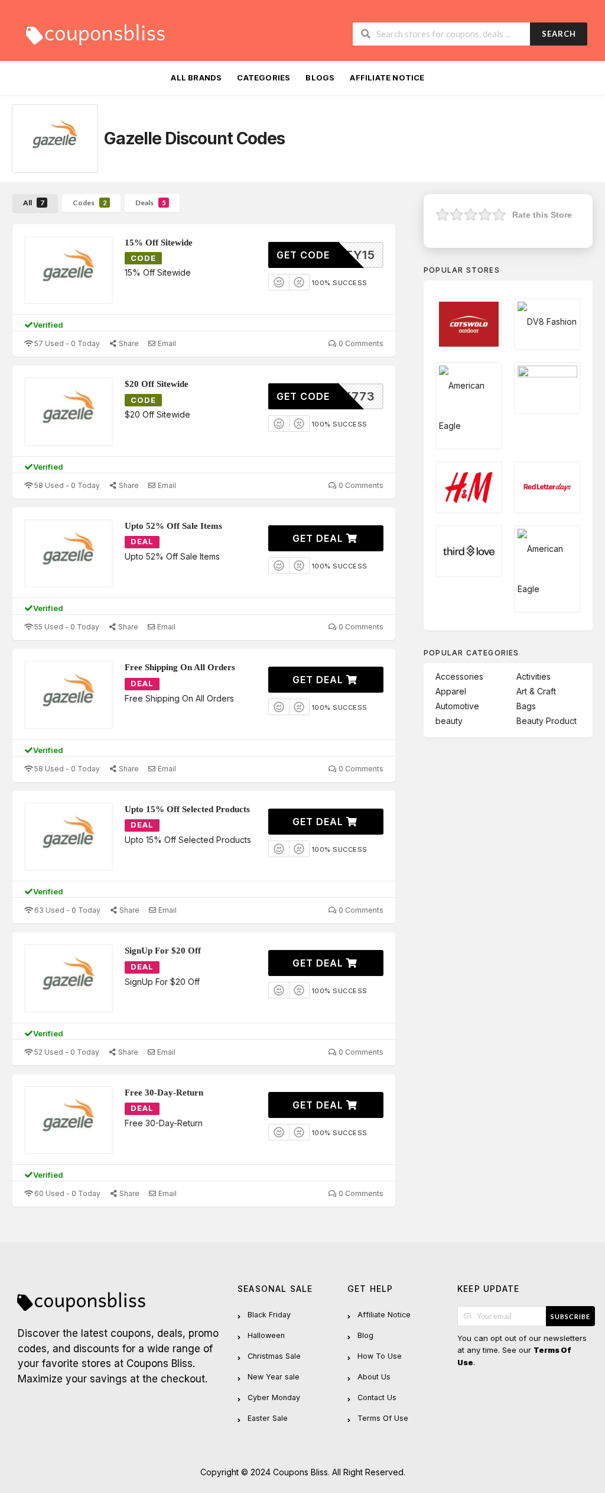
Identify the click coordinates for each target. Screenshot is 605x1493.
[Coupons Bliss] (94, 32)
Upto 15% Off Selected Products (187, 809)
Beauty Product (546, 721)
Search (559, 33)
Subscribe (570, 1316)
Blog (365, 1335)
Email (166, 343)
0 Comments (360, 343)
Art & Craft (536, 691)
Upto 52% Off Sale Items (173, 526)
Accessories (459, 676)
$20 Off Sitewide (156, 384)
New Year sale (274, 1376)
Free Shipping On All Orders (180, 667)
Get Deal (319, 538)
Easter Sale (268, 1418)
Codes (89, 202)
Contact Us (376, 1397)
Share (128, 343)
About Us (374, 1376)
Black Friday (269, 1314)
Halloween (266, 1335)
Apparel (450, 691)
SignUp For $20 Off (163, 950)
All (33, 202)
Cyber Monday (274, 1397)
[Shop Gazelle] (55, 138)
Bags (526, 706)
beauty (449, 721)
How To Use (379, 1356)
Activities (533, 676)
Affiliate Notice (387, 77)
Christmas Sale (274, 1356)
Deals (150, 202)
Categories (263, 77)
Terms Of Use (382, 1418)
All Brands (196, 77)
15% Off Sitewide (159, 242)
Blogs (319, 77)
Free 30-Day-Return (164, 1092)
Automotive (457, 706)
